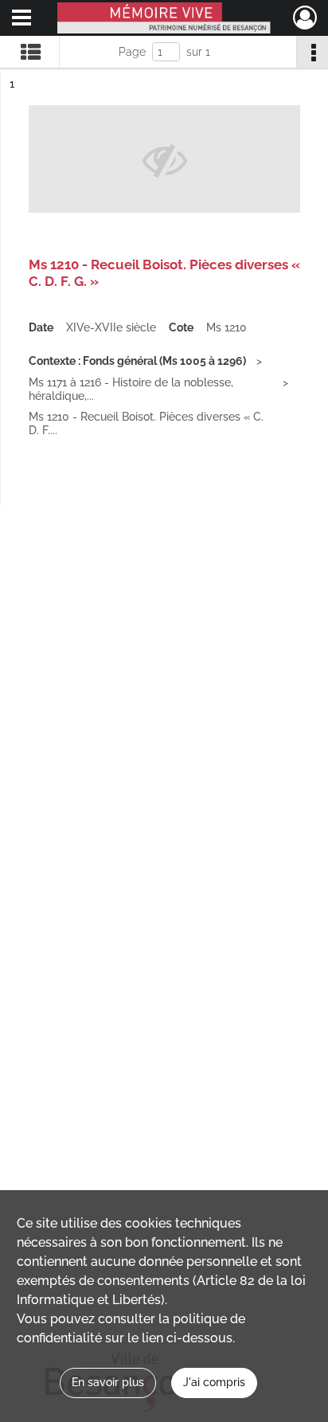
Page (132, 51)
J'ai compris (214, 1382)
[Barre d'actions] (312, 52)
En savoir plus (108, 1382)
